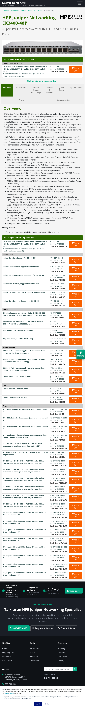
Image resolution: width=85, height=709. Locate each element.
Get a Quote (74, 591)
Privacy (61, 660)
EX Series (38, 10)
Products (15, 10)
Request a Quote (44, 628)
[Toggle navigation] (80, 3)
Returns (61, 652)
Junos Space (61, 88)
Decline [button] (47, 704)
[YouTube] (53, 678)
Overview (7, 87)
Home (6, 10)
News (32, 652)
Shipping (61, 648)
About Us (34, 657)
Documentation (63, 100)
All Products (35, 648)
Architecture (21, 87)
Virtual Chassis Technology (36, 90)
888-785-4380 (20, 628)
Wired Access (26, 10)
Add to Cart (76, 69)
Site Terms (62, 657)
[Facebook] (45, 678)
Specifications (76, 87)
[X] (49, 678)
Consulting (34, 660)
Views (21, 100)
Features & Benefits (49, 90)
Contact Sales (68, 628)
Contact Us (6, 657)
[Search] (75, 669)
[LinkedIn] (57, 678)
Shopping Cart (8, 652)
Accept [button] (38, 704)
